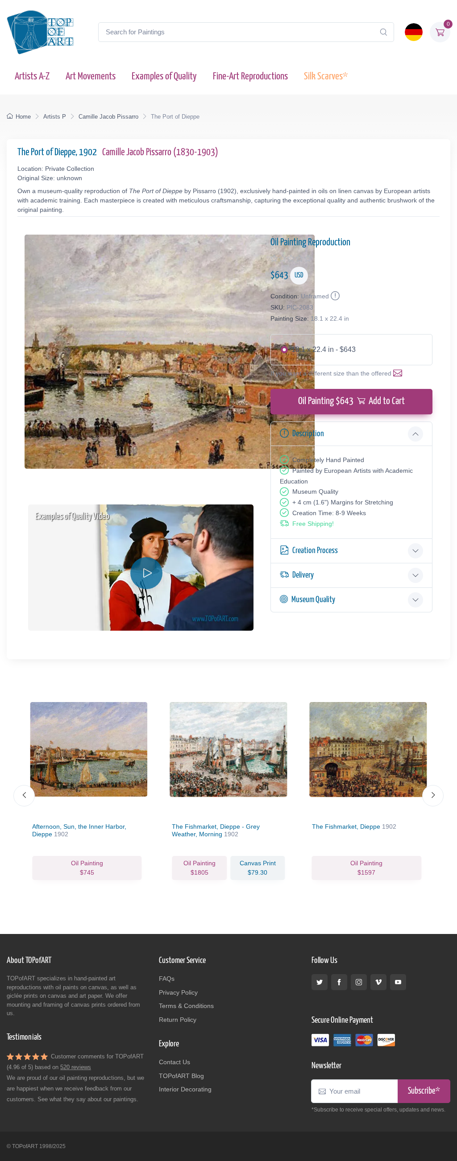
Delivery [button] (303, 575)
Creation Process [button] (315, 550)
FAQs (166, 978)
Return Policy (177, 1019)
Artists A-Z (32, 76)
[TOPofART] (40, 32)
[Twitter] (320, 982)
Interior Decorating (185, 1089)
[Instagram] (359, 982)
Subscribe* (424, 1091)
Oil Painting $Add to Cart (351, 401)
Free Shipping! (313, 523)
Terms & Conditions (186, 1005)
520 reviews (75, 1067)
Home (23, 116)
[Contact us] (399, 373)
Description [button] (308, 434)
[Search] (383, 32)
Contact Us (174, 1062)
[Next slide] (433, 795)
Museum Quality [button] (313, 599)
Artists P (54, 116)
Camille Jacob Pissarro (108, 116)
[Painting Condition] (334, 296)
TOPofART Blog (181, 1075)
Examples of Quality (164, 76)
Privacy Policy (178, 992)
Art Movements (91, 76)
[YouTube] (398, 982)
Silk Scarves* (326, 76)
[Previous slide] (24, 795)
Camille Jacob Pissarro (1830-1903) (160, 152)
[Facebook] (339, 982)
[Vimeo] (378, 982)
